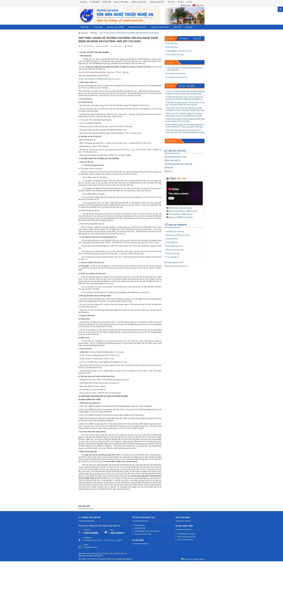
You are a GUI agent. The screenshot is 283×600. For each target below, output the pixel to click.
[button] (198, 5)
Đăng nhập (187, 5)
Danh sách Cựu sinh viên (186, 537)
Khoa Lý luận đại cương (175, 54)
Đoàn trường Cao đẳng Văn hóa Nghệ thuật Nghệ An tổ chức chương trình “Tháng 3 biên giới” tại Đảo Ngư (184, 125)
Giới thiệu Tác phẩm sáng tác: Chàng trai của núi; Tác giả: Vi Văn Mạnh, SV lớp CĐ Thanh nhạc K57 (185, 103)
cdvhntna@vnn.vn (90, 79)
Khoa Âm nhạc (172, 43)
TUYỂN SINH (171, 141)
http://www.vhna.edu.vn (112, 79)
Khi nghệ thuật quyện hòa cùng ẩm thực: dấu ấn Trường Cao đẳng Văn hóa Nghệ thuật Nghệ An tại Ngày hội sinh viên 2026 (185, 132)
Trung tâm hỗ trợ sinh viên (176, 73)
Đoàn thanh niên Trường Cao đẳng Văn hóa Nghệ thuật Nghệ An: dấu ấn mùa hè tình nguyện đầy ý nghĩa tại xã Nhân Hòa (184, 110)
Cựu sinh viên (185, 526)
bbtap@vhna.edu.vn (91, 547)
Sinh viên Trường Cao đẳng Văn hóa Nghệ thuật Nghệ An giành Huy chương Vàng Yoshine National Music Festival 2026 (185, 93)
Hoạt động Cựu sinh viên (186, 534)
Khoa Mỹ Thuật (172, 47)
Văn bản (139, 540)
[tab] (170, 38)
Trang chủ (83, 2)
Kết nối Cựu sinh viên (185, 539)
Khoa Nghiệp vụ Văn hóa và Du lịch (179, 51)
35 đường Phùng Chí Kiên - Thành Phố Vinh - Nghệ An (103, 540)
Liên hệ (189, 2)
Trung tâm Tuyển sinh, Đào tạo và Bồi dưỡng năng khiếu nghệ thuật (185, 69)
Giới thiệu (130, 46)
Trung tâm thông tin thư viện (177, 77)
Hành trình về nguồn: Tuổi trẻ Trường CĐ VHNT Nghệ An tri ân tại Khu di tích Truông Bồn (185, 120)
